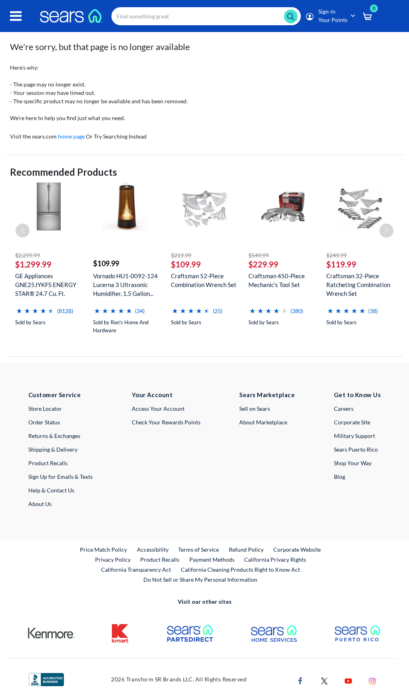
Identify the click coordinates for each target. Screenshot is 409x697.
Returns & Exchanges (54, 435)
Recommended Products (63, 172)
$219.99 (181, 255)
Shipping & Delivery (52, 449)
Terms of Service (198, 549)
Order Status (44, 422)
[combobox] (206, 16)
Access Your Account (158, 408)
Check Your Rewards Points (166, 422)
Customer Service (54, 394)
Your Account (152, 394)
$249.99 (336, 255)
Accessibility (153, 549)
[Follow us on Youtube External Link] (348, 680)
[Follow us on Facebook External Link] (300, 680)
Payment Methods (211, 559)
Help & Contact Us (51, 490)
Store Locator (45, 408)
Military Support (354, 435)
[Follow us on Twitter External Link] (324, 680)
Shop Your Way (352, 463)
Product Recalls (48, 463)
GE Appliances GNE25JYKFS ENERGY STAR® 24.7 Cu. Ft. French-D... (45, 284)
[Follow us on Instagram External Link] (372, 680)
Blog (339, 476)
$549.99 (258, 255)
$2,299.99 (27, 255)
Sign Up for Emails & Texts (60, 476)
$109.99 (106, 263)
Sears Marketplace (267, 394)
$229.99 (263, 264)
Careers (343, 408)
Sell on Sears (254, 408)
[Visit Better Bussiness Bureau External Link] (46, 678)
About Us (40, 503)
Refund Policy (246, 549)
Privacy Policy (113, 559)
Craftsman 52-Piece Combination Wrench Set (203, 280)
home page (71, 136)
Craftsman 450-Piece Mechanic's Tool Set (276, 280)
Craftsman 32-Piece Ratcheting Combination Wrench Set (358, 284)
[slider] (35, 308)
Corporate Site (352, 422)
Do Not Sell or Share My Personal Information (200, 579)
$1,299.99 (33, 264)
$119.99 (341, 264)
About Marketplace (263, 422)
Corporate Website (297, 549)
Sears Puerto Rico (356, 449)
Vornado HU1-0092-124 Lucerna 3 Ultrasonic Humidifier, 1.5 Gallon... (125, 284)
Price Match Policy (103, 549)
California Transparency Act (136, 569)
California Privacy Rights (275, 559)
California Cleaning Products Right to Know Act (240, 569)
